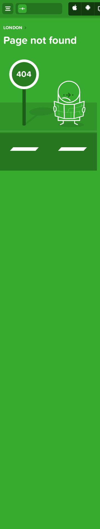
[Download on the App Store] (74, 9)
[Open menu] (7, 8)
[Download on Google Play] (87, 9)
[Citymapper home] (39, 8)
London (12, 28)
